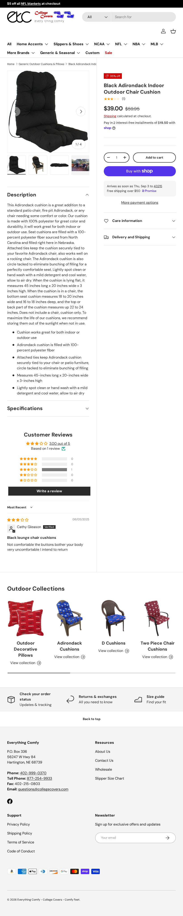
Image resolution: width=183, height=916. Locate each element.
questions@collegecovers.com (43, 789)
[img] (18, 520)
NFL (118, 44)
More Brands (18, 52)
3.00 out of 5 (59, 443)
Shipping (110, 116)
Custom (92, 52)
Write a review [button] (49, 491)
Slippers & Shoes (68, 44)
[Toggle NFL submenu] (125, 44)
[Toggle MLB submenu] (161, 44)
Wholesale (103, 769)
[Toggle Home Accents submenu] (46, 44)
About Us (102, 751)
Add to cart (154, 157)
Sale (108, 52)
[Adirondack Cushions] (69, 618)
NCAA (99, 44)
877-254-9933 (39, 778)
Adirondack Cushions (69, 646)
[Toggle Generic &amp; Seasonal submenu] (78, 53)
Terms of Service (20, 842)
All (9, 44)
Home (11, 64)
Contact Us (104, 760)
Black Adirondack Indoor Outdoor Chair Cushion (95, 64)
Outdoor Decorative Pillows (25, 649)
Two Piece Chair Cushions (158, 646)
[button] (173, 31)
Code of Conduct (21, 851)
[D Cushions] (113, 618)
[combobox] (129, 17)
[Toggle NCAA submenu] (108, 44)
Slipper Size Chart (109, 778)
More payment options (139, 202)
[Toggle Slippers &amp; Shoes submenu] (87, 44)
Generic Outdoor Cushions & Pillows (41, 64)
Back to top (91, 719)
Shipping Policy (19, 833)
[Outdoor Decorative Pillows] (25, 618)
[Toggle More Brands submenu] (33, 53)
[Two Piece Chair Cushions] (157, 618)
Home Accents (30, 44)
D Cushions (113, 643)
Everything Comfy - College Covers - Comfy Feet (48, 899)
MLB (154, 44)
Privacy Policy (18, 824)
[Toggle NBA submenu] (143, 44)
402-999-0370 (33, 773)
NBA (136, 44)
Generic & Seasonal (57, 52)
